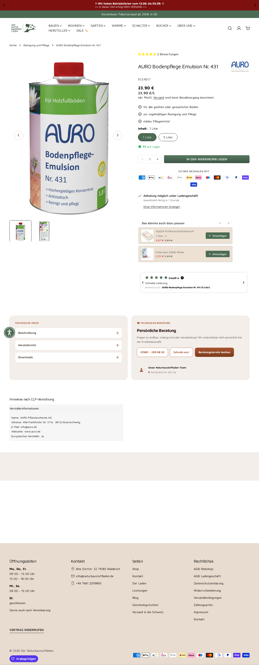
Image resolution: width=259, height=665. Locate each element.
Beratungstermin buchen (214, 352)
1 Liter (147, 137)
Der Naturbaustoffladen (37, 650)
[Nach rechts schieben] (117, 135)
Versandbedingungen (208, 597)
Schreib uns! (181, 352)
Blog (135, 597)
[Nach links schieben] (18, 135)
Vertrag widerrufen (26, 630)
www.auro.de (32, 431)
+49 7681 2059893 (88, 583)
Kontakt (137, 576)
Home (13, 45)
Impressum (201, 612)
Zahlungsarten (203, 605)
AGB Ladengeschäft (207, 576)
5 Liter (168, 137)
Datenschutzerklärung (208, 583)
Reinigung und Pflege (36, 45)
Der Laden (139, 583)
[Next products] (228, 223)
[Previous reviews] (142, 282)
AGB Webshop (203, 569)
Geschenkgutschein (145, 605)
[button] (194, 282)
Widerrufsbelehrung (207, 590)
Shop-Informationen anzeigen (161, 206)
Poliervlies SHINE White (170, 252)
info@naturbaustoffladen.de (95, 576)
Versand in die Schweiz (147, 612)
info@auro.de (29, 426)
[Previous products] (220, 223)
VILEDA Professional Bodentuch (175, 231)
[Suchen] (230, 28)
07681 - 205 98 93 (152, 352)
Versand (158, 97)
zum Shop (170, 5)
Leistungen (139, 590)
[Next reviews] (243, 282)
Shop (135, 569)
